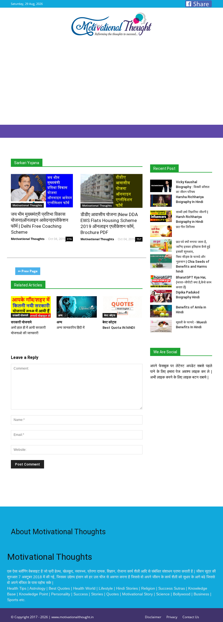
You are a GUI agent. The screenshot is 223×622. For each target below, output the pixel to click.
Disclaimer (153, 617)
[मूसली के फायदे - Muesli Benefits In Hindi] (161, 326)
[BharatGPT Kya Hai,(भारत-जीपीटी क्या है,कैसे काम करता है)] (161, 281)
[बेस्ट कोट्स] (123, 307)
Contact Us (190, 617)
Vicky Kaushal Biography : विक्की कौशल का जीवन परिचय (192, 187)
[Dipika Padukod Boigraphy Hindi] (161, 296)
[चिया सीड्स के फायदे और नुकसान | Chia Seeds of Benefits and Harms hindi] (161, 261)
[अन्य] (77, 307)
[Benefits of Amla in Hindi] (161, 311)
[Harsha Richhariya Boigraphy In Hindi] (161, 201)
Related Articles (28, 285)
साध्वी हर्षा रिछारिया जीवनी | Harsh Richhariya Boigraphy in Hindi (192, 217)
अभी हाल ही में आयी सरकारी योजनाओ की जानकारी (28, 327)
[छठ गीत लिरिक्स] (161, 230)
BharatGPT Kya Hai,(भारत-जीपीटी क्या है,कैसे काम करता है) (193, 282)
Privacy (171, 617)
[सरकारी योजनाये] (31, 307)
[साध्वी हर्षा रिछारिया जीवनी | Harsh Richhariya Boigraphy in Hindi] (161, 216)
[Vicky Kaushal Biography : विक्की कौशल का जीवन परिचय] (161, 186)
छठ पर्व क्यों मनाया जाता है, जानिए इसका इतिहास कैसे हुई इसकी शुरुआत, (193, 247)
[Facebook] (198, 4)
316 (69, 239)
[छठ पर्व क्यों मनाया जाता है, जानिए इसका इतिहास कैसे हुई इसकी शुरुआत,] (161, 245)
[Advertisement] (111, 84)
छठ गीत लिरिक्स (185, 227)
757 (139, 239)
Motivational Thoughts (27, 239)
